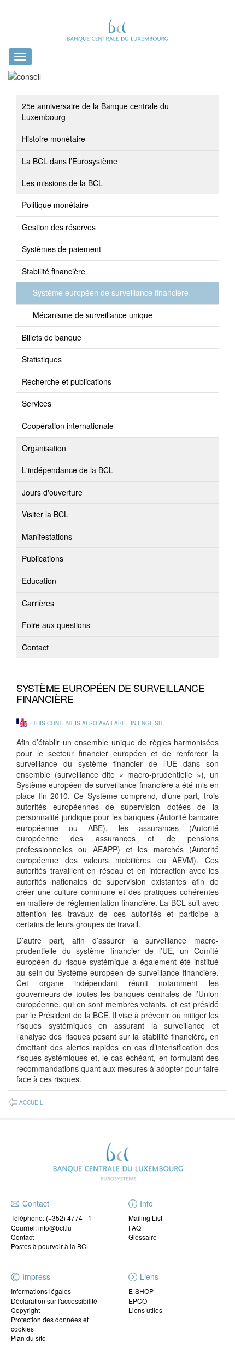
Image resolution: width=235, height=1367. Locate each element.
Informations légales (41, 1291)
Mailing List (145, 1217)
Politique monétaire (55, 204)
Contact (35, 647)
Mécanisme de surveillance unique (92, 314)
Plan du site (28, 1337)
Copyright (25, 1310)
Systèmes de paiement (61, 248)
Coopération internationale (68, 425)
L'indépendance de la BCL (67, 469)
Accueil (31, 1102)
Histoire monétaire (53, 138)
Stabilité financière (53, 271)
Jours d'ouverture (52, 492)
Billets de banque (51, 337)
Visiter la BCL (45, 514)
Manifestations (47, 536)
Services (36, 403)
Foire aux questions (56, 624)
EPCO (137, 1300)
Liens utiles (145, 1310)
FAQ (134, 1227)
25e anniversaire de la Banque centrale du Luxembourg (95, 111)
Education (39, 580)
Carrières (38, 603)
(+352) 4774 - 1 (69, 1217)
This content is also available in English (97, 723)
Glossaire (142, 1236)
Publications (42, 558)
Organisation (44, 448)
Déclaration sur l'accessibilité (54, 1300)
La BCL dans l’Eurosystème (70, 161)
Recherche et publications (66, 381)
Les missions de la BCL (62, 182)
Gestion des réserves (59, 227)
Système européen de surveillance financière (111, 292)
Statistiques (42, 359)
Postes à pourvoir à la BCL (50, 1246)
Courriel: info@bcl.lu (41, 1227)
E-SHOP (141, 1291)
